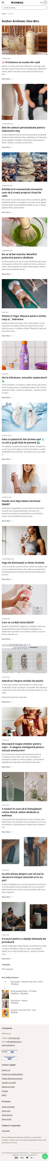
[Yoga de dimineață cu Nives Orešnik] (24, 540)
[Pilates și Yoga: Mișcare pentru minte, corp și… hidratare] (24, 293)
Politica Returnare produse (12, 1078)
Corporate (6, 1131)
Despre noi (6, 1070)
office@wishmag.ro (14, 1042)
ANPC (4, 1095)
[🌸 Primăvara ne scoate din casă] (24, 40)
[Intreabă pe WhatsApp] (45, 1156)
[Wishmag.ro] (17, 3)
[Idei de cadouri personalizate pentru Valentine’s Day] (24, 102)
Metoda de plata (8, 1087)
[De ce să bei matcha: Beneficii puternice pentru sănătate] (24, 232)
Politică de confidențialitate (12, 1074)
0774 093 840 (14, 1038)
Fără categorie (7, 969)
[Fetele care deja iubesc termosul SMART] (24, 478)
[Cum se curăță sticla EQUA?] (24, 599)
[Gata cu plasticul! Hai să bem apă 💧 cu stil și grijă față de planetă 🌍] (24, 417)
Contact (5, 1091)
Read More (6, 79)
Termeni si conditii (9, 1083)
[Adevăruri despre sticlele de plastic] (24, 658)
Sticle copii (6, 1111)
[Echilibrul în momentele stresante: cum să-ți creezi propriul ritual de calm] (24, 167)
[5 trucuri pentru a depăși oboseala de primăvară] (24, 916)
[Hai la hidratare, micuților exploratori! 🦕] (24, 355)
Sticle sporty (7, 1119)
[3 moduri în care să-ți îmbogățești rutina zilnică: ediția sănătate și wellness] (24, 786)
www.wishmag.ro (8, 1045)
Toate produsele (8, 1107)
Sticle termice (7, 1115)
